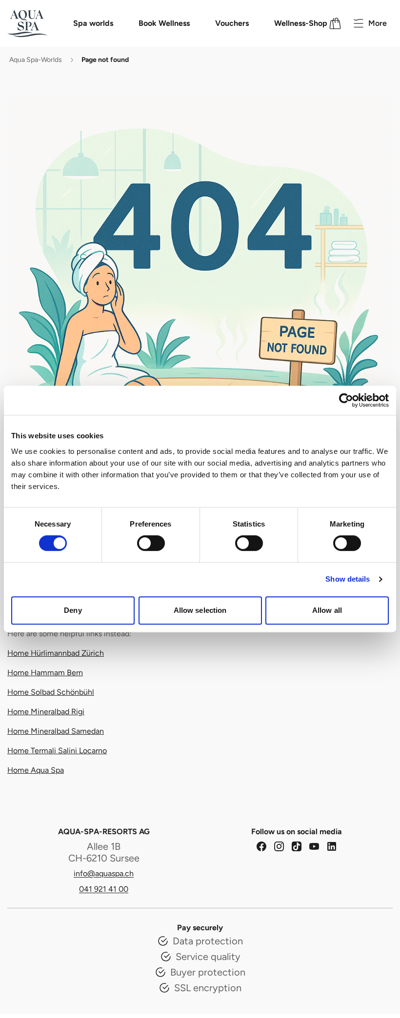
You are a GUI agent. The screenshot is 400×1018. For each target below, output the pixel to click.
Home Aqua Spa (35, 770)
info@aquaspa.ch (104, 873)
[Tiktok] (296, 846)
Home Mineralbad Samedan (55, 731)
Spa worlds (93, 23)
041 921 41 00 (103, 889)
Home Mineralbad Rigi (45, 711)
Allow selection (200, 610)
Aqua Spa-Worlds (35, 60)
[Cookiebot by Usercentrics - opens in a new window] (346, 400)
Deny (72, 610)
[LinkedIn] (332, 846)
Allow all (327, 610)
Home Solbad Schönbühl (50, 692)
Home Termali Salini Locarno (57, 750)
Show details (347, 579)
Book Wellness (164, 23)
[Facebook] (261, 846)
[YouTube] (314, 846)
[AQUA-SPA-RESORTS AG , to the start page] (40, 23)
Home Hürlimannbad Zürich (55, 653)
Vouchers (232, 23)
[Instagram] (279, 846)
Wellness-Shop (300, 23)
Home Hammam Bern (45, 672)
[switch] (151, 543)
